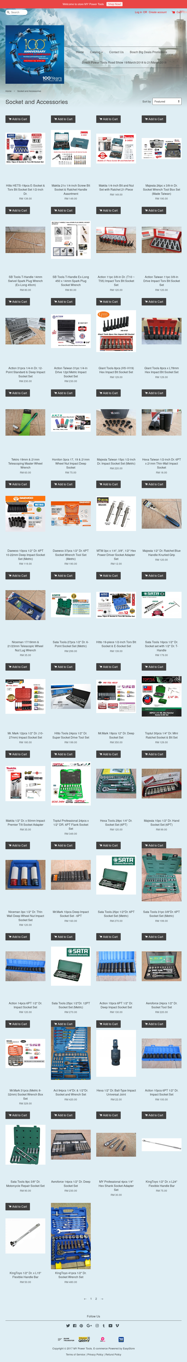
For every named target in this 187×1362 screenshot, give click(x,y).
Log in (138, 12)
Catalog (95, 52)
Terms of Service (75, 1354)
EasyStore (129, 1348)
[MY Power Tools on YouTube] (110, 1326)
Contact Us (116, 52)
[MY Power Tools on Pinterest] (81, 1326)
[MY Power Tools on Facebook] (75, 1326)
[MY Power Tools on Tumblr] (104, 1326)
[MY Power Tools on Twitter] (68, 1326)
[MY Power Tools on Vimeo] (117, 1326)
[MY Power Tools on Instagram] (97, 1326)
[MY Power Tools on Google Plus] (89, 1326)
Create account (158, 12)
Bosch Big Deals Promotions (148, 52)
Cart (179, 12)
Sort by (146, 101)
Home (80, 52)
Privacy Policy (95, 1354)
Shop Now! (114, 4)
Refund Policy (113, 1354)
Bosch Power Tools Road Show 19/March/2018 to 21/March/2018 (124, 62)
